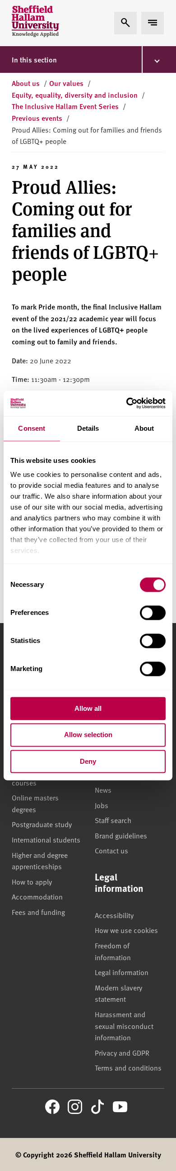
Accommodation (37, 896)
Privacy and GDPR (122, 1052)
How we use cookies (126, 930)
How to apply (32, 881)
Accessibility (114, 915)
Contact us (111, 850)
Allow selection (88, 735)
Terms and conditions (128, 1067)
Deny (88, 761)
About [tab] (144, 428)
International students (46, 839)
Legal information (121, 972)
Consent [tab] (31, 428)
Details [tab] (88, 428)
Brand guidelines (121, 835)
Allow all (88, 708)
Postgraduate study (42, 824)
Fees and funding (38, 912)
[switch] (153, 612)
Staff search (113, 820)
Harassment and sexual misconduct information (124, 1025)
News (103, 790)
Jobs (101, 805)
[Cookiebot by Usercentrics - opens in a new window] (127, 403)
